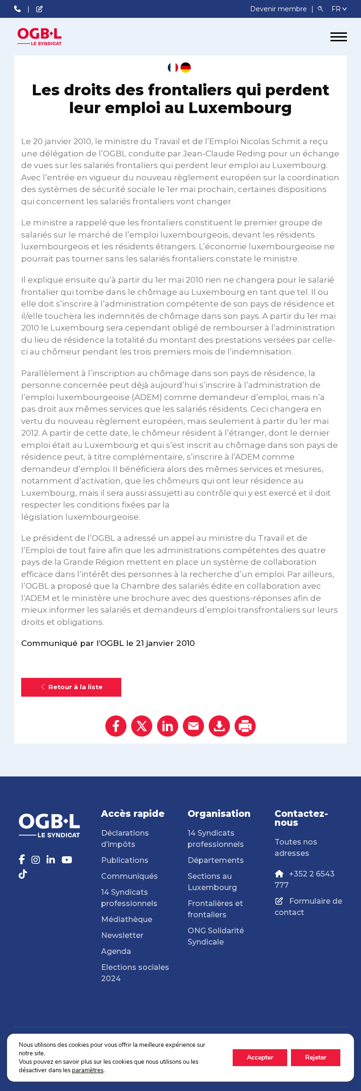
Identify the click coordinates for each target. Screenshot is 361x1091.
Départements (216, 860)
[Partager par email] (193, 726)
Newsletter (122, 935)
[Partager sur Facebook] (115, 726)
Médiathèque (126, 919)
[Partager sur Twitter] (141, 726)
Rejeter (315, 1057)
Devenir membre (279, 9)
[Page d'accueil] (49, 36)
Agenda (116, 951)
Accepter (260, 1057)
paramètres (87, 1070)
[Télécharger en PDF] (219, 726)
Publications (125, 860)
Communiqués (129, 876)
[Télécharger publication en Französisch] (173, 67)
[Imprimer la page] (245, 726)
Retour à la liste (75, 687)
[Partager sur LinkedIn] (167, 726)
